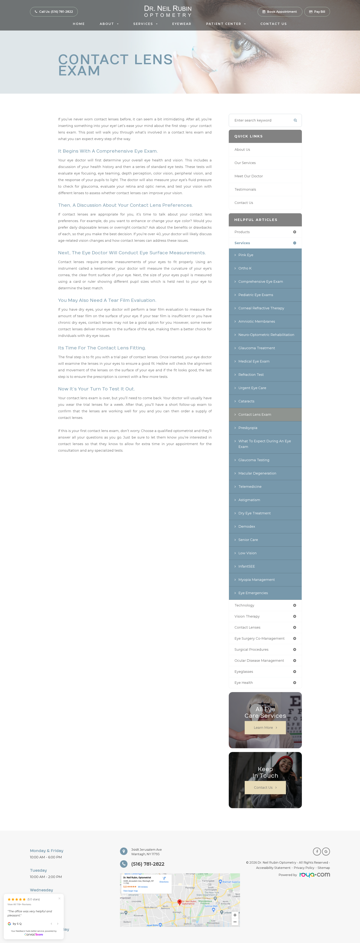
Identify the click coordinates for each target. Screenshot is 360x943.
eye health (244, 683)
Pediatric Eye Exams (255, 295)
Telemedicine (250, 487)
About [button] (107, 24)
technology (244, 605)
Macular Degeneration (257, 473)
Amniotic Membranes (256, 321)
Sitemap (324, 868)
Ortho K (245, 268)
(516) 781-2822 (147, 864)
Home (79, 24)
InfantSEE (246, 566)
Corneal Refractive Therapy (261, 308)
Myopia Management (256, 580)
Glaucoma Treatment (256, 348)
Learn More (263, 728)
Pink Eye (245, 255)
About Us (242, 150)
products (242, 232)
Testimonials (245, 189)
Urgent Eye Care (252, 388)
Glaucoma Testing (253, 460)
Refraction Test (251, 375)
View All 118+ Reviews (19, 899)
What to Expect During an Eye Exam (264, 444)
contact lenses (247, 627)
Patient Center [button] (223, 24)
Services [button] (143, 24)
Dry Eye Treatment (254, 513)
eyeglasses (244, 672)
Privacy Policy (304, 868)
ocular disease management (259, 661)
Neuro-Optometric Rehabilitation (266, 335)
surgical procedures (251, 650)
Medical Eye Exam (254, 361)
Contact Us (273, 24)
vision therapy (247, 616)
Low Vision (247, 553)
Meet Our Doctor (249, 176)
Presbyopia (247, 428)
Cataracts (246, 401)
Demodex (246, 526)
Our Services (245, 163)
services (242, 243)
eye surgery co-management (260, 638)
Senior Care (248, 540)
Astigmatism (249, 500)
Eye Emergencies (253, 593)
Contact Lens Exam (254, 415)
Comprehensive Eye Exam (260, 282)
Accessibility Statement (273, 868)
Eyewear (181, 24)
